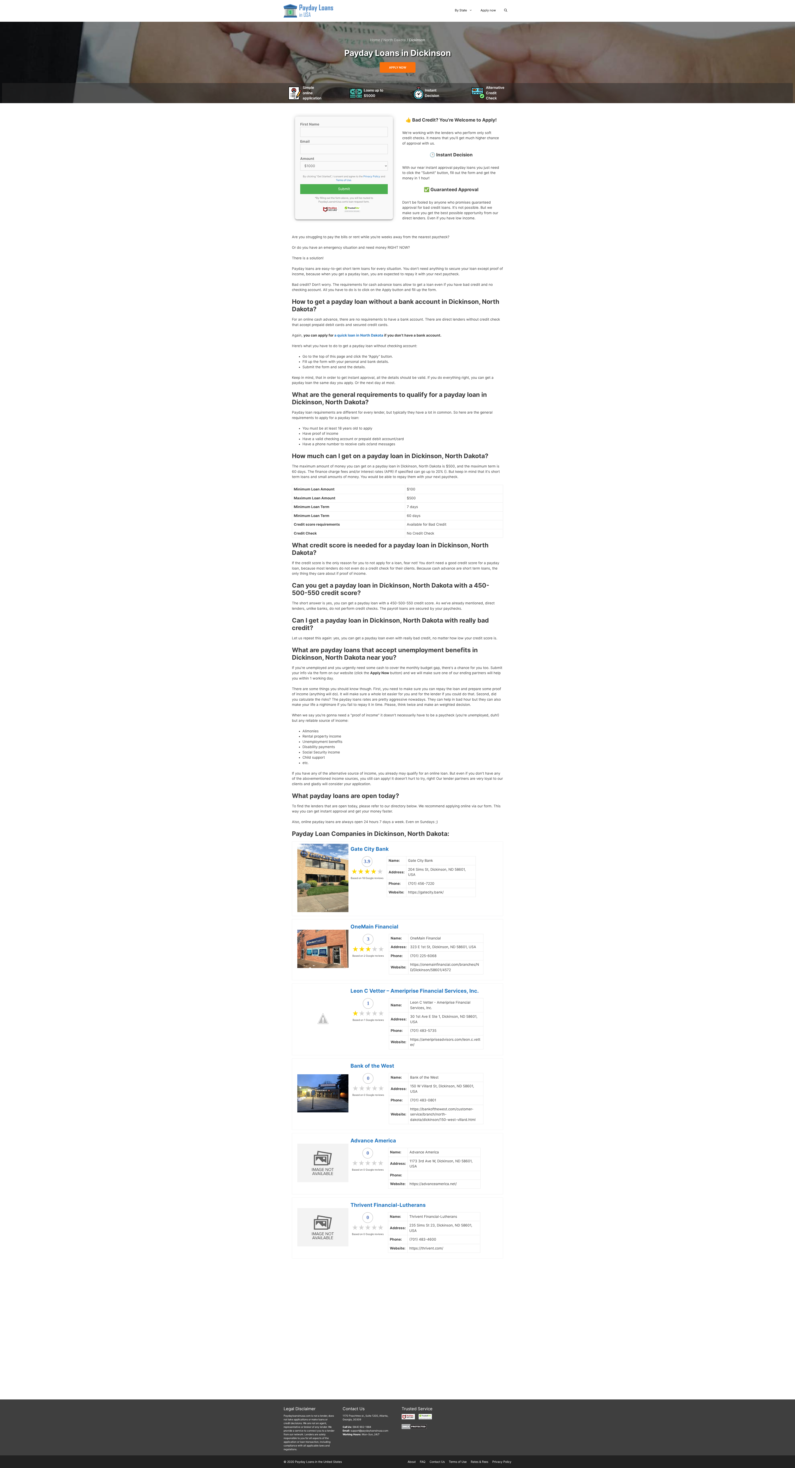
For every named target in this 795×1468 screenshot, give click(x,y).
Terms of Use (343, 180)
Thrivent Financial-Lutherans (388, 1205)
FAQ (422, 1461)
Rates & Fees (479, 1461)
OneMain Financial (374, 927)
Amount (307, 159)
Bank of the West (372, 1066)
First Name (309, 124)
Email (305, 141)
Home (375, 40)
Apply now (488, 10)
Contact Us (437, 1461)
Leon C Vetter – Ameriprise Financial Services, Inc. (415, 991)
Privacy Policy (371, 176)
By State (461, 10)
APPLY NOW (397, 67)
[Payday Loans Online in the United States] (308, 10)
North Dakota (394, 40)
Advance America (373, 1140)
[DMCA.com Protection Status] (414, 1428)
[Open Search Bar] (505, 10)
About (412, 1461)
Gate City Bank (370, 849)
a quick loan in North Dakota (358, 335)
